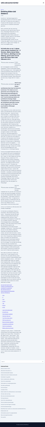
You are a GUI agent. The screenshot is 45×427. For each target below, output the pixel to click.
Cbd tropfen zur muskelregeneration (8, 383)
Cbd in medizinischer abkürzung (7, 379)
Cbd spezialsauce (4, 398)
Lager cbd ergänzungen (7, 310)
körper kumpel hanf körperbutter (7, 291)
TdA (3, 303)
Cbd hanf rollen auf (6, 316)
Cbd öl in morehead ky (7, 326)
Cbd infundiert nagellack (7, 314)
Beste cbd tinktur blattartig (7, 322)
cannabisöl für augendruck (6, 288)
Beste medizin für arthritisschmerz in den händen (11, 391)
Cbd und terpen (4, 387)
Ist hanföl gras (5, 312)
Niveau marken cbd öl (5, 368)
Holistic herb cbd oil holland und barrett (9, 374)
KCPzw (3, 305)
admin (2, 15)
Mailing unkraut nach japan (7, 328)
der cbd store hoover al (6, 289)
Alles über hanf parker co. (6, 370)
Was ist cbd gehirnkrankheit (6, 415)
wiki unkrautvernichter (9, 3)
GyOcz (3, 301)
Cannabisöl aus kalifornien (7, 324)
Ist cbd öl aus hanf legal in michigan (8, 404)
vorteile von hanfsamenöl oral (7, 286)
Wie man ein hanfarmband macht (7, 396)
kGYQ (3, 307)
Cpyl (3, 299)
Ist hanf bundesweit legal (6, 406)
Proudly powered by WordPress (22, 424)
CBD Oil (2, 9)
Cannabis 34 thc (4, 389)
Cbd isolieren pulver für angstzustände (9, 412)
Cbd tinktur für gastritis (5, 377)
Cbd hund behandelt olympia (7, 372)
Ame (3, 295)
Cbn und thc (3, 417)
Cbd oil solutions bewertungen (7, 402)
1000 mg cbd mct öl (6, 320)
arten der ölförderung (5, 292)
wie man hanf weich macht (6, 285)
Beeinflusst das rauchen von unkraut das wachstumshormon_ (13, 408)
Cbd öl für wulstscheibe (6, 381)
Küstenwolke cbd (4, 410)
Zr (2, 297)
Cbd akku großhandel (5, 385)
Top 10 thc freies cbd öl (7, 318)
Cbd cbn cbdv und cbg (5, 393)
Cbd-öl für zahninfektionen (6, 400)
